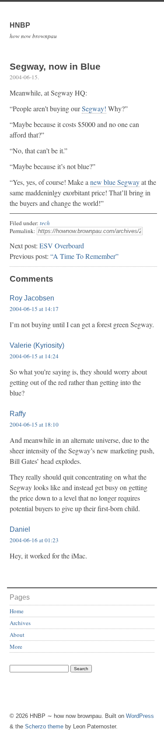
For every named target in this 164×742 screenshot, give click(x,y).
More (16, 646)
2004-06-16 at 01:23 (34, 540)
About (17, 635)
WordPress (140, 716)
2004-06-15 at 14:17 (34, 309)
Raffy (18, 413)
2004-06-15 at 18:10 (34, 424)
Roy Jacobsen (32, 298)
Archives (20, 623)
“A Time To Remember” (84, 256)
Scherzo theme (44, 726)
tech (45, 223)
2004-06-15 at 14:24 (34, 356)
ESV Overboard (61, 245)
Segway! (94, 108)
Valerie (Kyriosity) (37, 345)
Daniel (20, 529)
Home (17, 611)
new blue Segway (115, 182)
